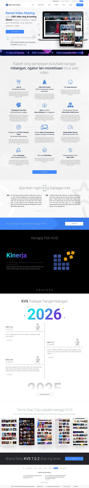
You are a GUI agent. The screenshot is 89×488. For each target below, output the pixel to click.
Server (45, 468)
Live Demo (80, 4)
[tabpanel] (25, 197)
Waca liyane (9, 340)
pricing (50, 468)
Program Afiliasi (63, 468)
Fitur (23, 468)
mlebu (81, 1)
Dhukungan (74, 1)
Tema (35, 468)
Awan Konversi (29, 468)
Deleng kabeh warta (44, 482)
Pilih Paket (74, 223)
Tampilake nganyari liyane (44, 394)
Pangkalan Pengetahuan (65, 1)
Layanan (40, 468)
